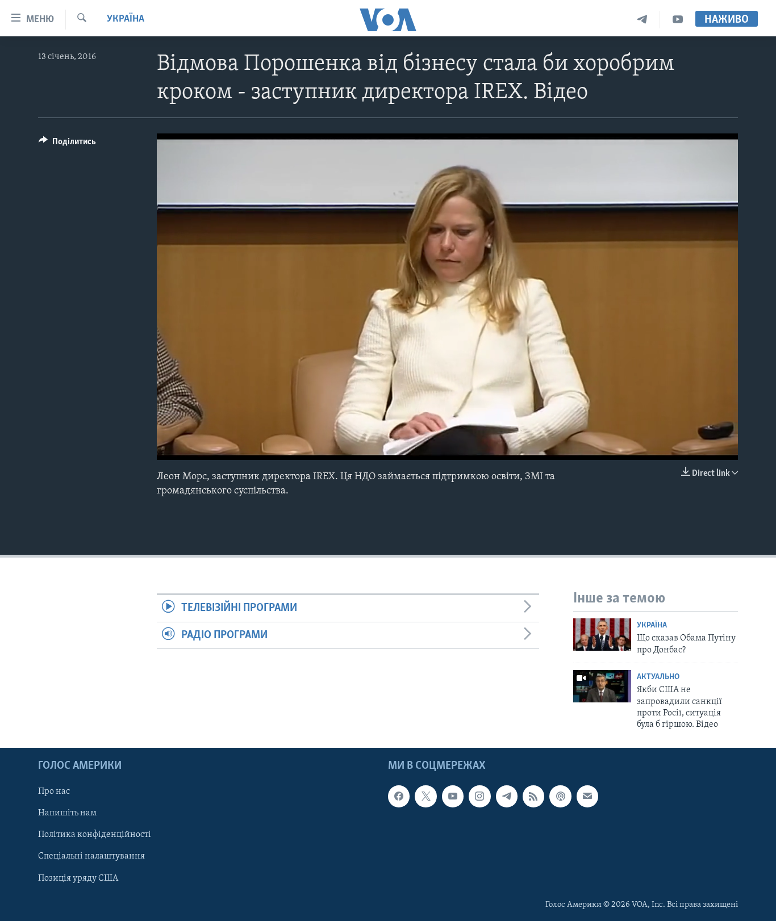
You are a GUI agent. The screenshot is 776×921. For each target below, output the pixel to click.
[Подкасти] (560, 796)
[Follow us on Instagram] (479, 796)
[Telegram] (642, 19)
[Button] (67, 144)
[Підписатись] (587, 796)
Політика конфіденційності (94, 834)
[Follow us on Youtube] (453, 796)
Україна (125, 19)
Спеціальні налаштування (91, 856)
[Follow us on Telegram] (507, 796)
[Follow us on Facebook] (399, 796)
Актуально (658, 677)
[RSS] (533, 796)
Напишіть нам (67, 813)
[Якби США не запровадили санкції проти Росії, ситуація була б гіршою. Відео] (602, 686)
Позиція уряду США (78, 877)
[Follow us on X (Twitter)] (425, 796)
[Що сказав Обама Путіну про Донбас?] (602, 634)
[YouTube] (677, 19)
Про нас (54, 791)
